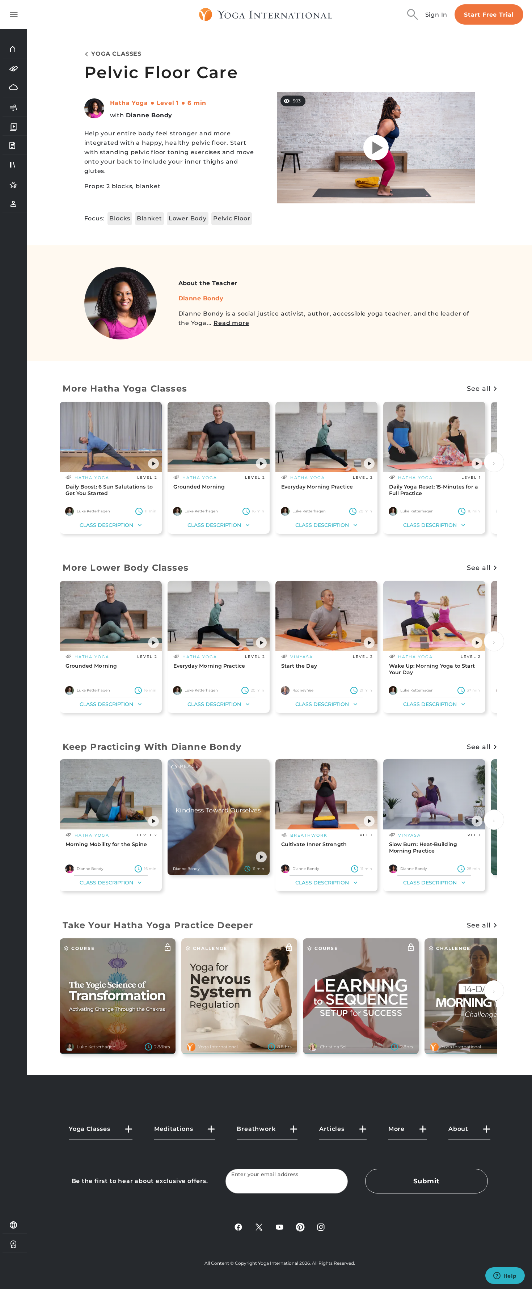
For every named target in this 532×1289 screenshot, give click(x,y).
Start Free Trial (489, 14)
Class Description (106, 525)
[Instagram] (320, 1226)
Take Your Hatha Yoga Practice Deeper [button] (158, 925)
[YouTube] (279, 1226)
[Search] (412, 14)
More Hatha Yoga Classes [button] (125, 388)
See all (478, 389)
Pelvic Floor (231, 218)
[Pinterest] (300, 1226)
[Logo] (266, 14)
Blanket (149, 218)
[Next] (494, 462)
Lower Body (188, 218)
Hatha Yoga (129, 103)
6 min (196, 103)
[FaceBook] (238, 1226)
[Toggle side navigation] (14, 14)
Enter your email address (265, 1174)
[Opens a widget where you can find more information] (505, 1276)
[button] (153, 463)
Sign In (436, 14)
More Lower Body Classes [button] (126, 567)
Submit (426, 1181)
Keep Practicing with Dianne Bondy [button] (152, 746)
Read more (231, 323)
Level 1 (168, 103)
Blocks (119, 218)
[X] (258, 1226)
